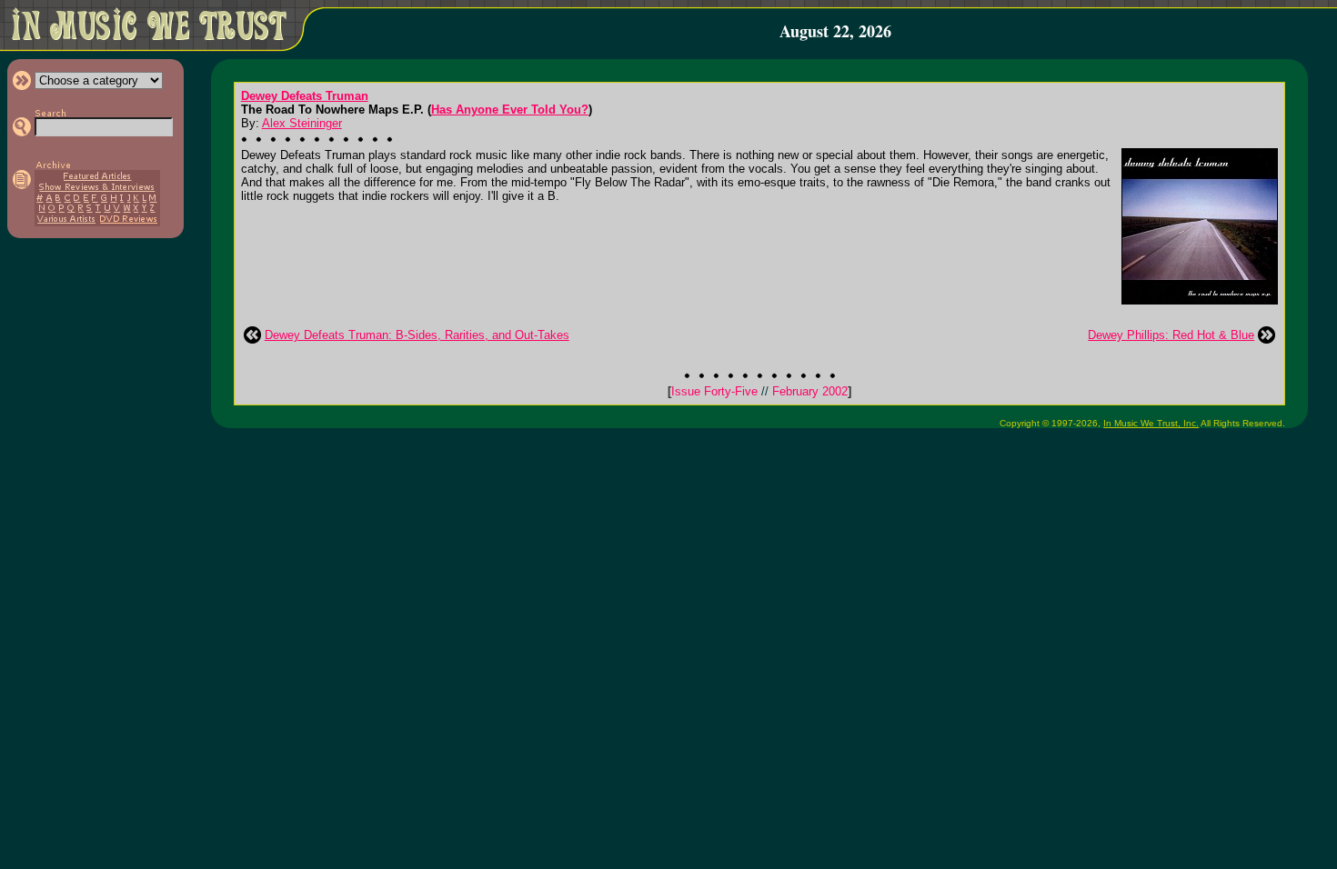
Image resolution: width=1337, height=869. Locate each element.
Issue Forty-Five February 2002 (759, 391)
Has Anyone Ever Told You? (509, 109)
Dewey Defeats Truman (304, 96)
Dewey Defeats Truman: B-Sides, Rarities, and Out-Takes (417, 335)
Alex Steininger (302, 123)
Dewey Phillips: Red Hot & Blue (1171, 335)
